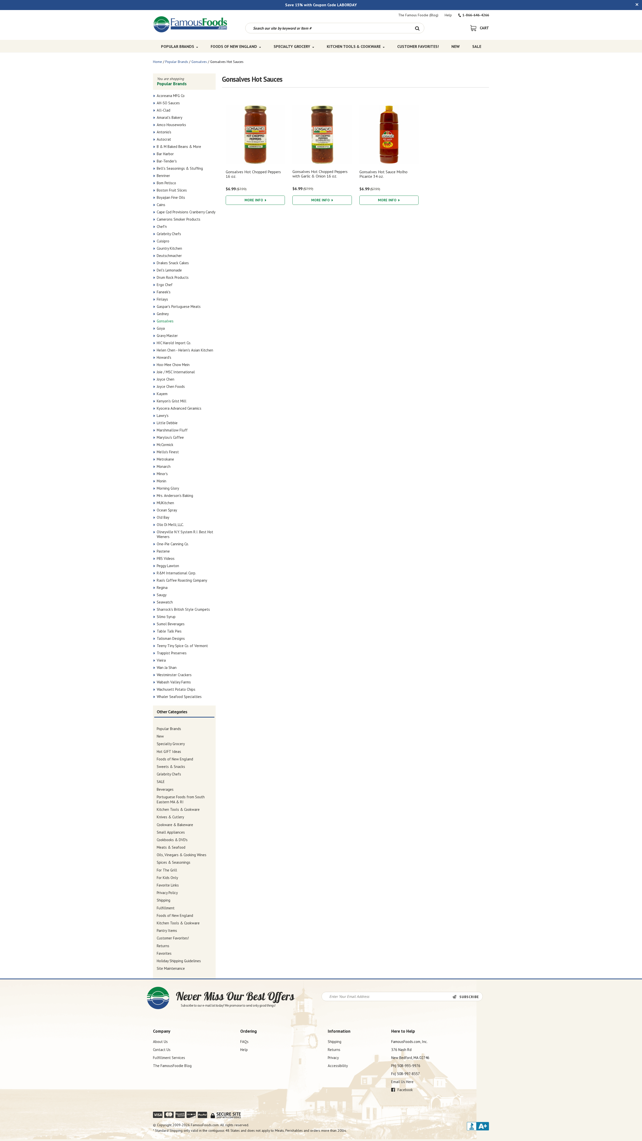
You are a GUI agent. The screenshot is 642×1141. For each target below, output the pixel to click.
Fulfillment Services (169, 1057)
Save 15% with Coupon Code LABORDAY (321, 4)
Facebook (404, 1089)
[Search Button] (417, 28)
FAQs (244, 1041)
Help (448, 15)
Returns (334, 1049)
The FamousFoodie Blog (172, 1065)
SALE (476, 46)
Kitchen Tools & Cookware (354, 46)
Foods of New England (234, 46)
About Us (160, 1041)
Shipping (334, 1041)
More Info (254, 200)
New (455, 46)
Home (157, 61)
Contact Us (162, 1049)
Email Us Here (402, 1081)
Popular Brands (177, 46)
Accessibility (338, 1065)
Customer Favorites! (418, 46)
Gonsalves (199, 61)
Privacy (333, 1057)
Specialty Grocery (292, 46)
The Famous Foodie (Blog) (418, 15)
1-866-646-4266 (475, 15)
